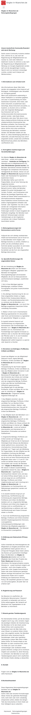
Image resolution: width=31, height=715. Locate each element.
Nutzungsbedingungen (19, 711)
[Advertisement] (15, 30)
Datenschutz (15, 713)
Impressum (7, 711)
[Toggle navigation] (3, 7)
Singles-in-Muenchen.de (16, 3)
